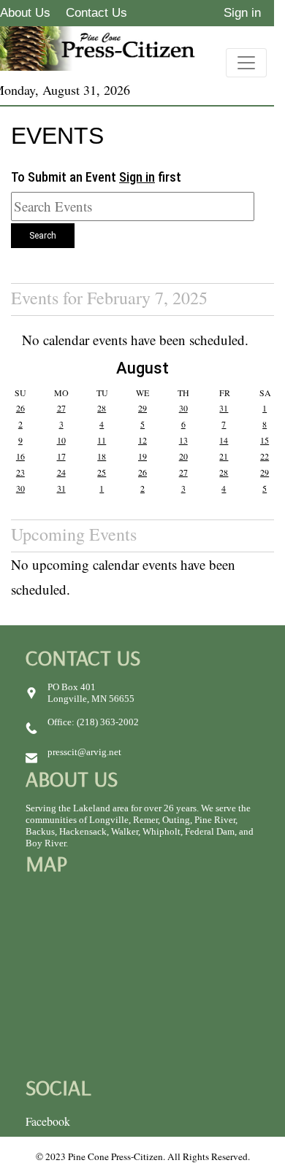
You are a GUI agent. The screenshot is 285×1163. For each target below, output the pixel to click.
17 (61, 456)
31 (223, 408)
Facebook (48, 1121)
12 (142, 440)
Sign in (242, 13)
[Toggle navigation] (246, 62)
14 (223, 440)
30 (183, 408)
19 (142, 456)
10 (61, 440)
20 (183, 456)
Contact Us (96, 13)
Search (42, 236)
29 (142, 408)
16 (20, 456)
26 (20, 408)
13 (183, 440)
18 (101, 456)
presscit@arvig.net (84, 751)
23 (20, 472)
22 (264, 456)
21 (223, 456)
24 (61, 472)
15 (264, 440)
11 (101, 440)
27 (61, 408)
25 (101, 472)
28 (101, 408)
